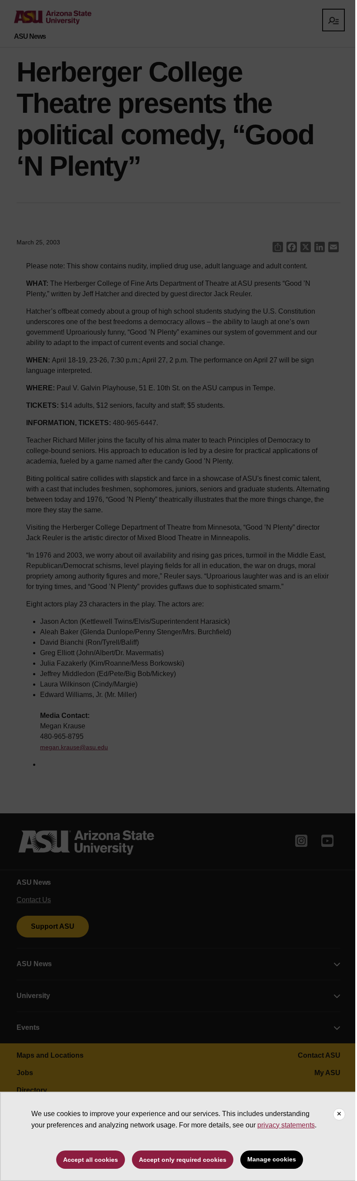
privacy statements (286, 1125)
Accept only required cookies (182, 1159)
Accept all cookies (90, 1159)
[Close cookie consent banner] (339, 1114)
